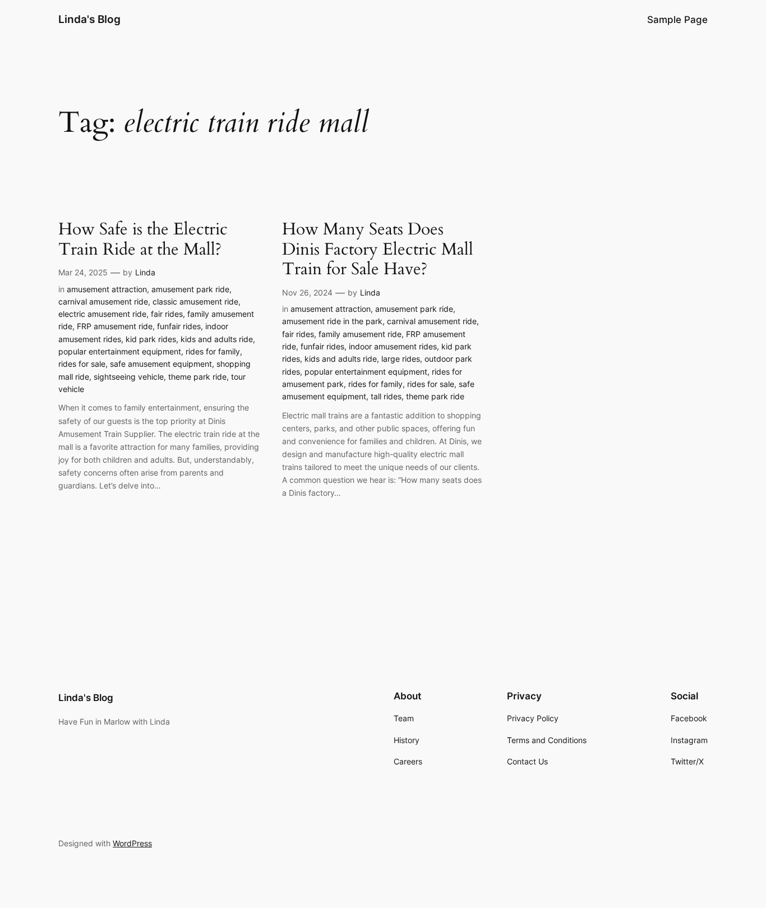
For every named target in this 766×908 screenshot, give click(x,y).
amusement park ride (190, 289)
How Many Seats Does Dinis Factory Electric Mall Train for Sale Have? (377, 250)
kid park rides (151, 339)
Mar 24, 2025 (83, 272)
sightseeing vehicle (129, 376)
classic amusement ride (195, 301)
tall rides (386, 396)
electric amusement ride (102, 314)
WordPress (132, 843)
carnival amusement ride (103, 301)
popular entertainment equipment (119, 351)
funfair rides (179, 326)
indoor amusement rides (393, 346)
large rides (400, 358)
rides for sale (81, 363)
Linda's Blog (89, 19)
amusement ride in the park (332, 321)
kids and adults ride (217, 339)
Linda (145, 272)
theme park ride (197, 376)
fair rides (167, 314)
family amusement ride (360, 334)
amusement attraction (107, 289)
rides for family (213, 351)
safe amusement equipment (161, 363)
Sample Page (677, 19)
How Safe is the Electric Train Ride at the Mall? (143, 240)
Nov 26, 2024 (307, 292)
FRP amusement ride (115, 326)
